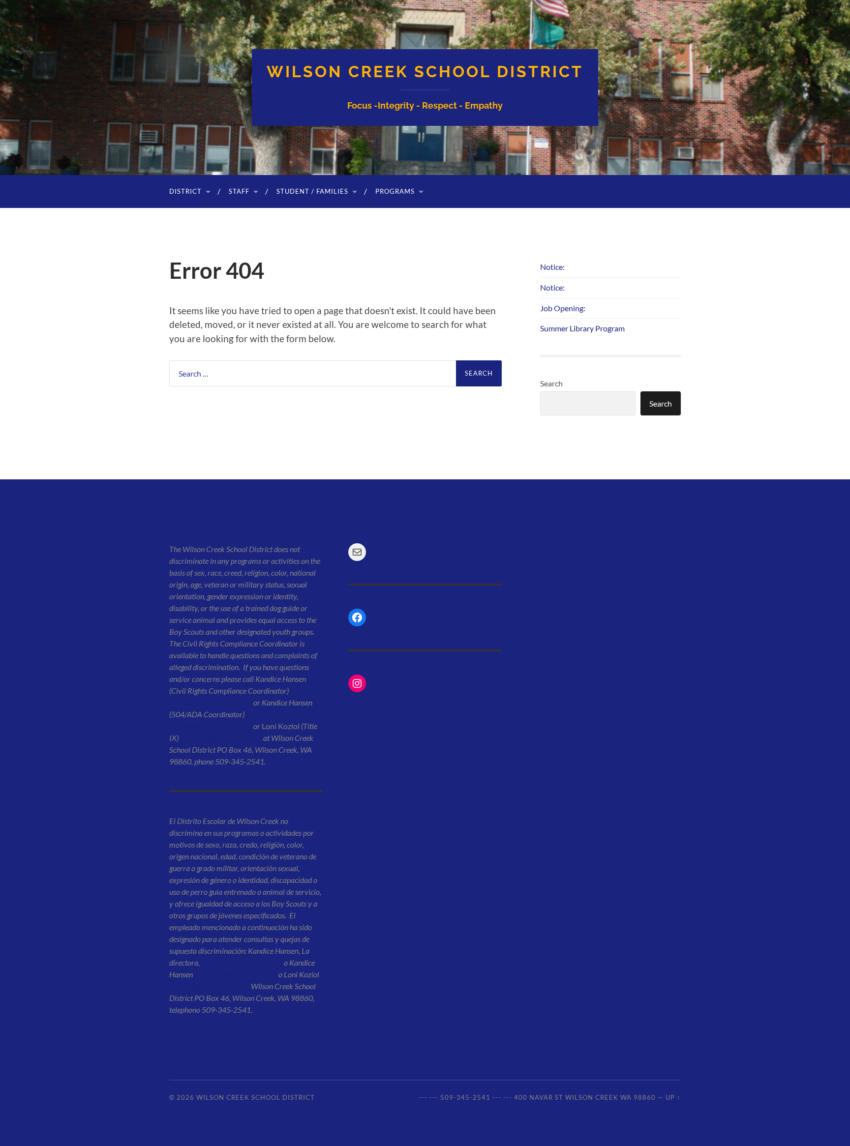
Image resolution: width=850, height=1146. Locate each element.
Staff (239, 191)
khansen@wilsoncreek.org (209, 702)
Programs (395, 191)
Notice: (552, 266)
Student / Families (312, 191)
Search (551, 383)
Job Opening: (562, 308)
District (185, 191)
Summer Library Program (582, 328)
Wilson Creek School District (425, 71)
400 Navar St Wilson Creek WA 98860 (585, 1097)
